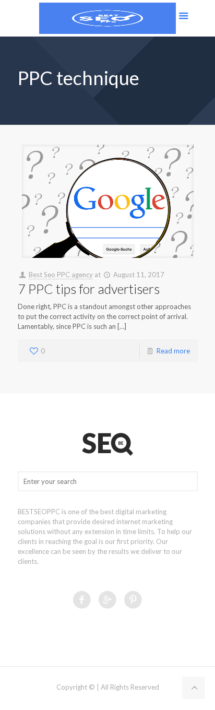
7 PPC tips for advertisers (89, 289)
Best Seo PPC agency (61, 274)
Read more (173, 351)
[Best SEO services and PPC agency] (107, 18)
